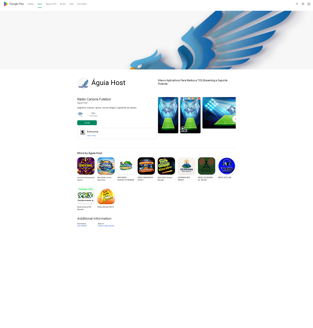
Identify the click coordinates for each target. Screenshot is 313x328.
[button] (168, 115)
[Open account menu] (309, 4)
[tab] (31, 4)
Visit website (82, 226)
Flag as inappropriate (106, 226)
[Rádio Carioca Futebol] (156, 122)
